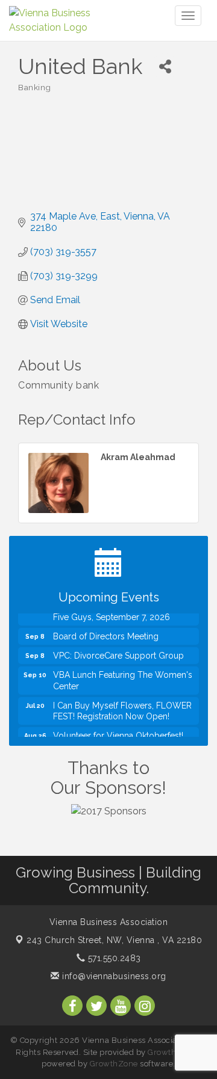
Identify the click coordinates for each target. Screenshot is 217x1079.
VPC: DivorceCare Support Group (118, 651)
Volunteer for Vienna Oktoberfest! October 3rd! (118, 736)
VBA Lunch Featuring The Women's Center (122, 675)
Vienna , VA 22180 (114, 940)
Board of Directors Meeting (106, 631)
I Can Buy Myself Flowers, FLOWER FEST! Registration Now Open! (122, 706)
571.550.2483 (113, 958)
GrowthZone (172, 1052)
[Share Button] (164, 66)
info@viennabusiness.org (113, 976)
